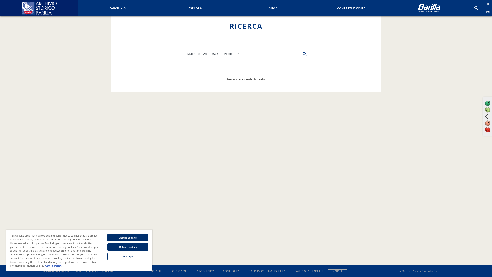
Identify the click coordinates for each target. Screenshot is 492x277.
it (489, 5)
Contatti (155, 271)
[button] (476, 8)
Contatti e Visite (351, 8)
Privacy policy (205, 271)
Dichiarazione (178, 271)
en (489, 13)
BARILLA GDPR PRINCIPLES (309, 271)
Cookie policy (231, 271)
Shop (273, 8)
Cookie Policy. (53, 265)
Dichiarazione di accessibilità (267, 271)
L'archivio (117, 8)
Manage (337, 271)
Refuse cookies (128, 247)
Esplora (195, 8)
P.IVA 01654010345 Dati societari (52, 271)
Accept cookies (128, 237)
